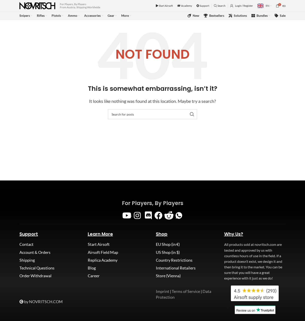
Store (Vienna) (168, 275)
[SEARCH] (192, 114)
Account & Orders (34, 252)
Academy (186, 5)
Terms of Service (186, 291)
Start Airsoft (165, 5)
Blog (92, 267)
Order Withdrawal (35, 275)
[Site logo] (37, 5)
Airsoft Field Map (103, 252)
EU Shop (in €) (168, 244)
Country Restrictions (174, 260)
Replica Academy (102, 260)
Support (204, 5)
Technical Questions (36, 267)
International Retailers (176, 267)
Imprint (162, 291)
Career (94, 275)
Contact (26, 244)
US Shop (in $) (168, 252)
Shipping (27, 260)
